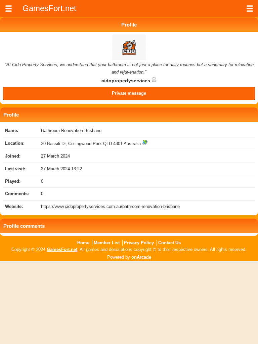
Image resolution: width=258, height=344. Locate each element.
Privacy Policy (139, 242)
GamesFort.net (62, 249)
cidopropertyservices (126, 80)
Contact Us (169, 242)
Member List (107, 242)
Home (83, 242)
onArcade (141, 257)
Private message (129, 93)
